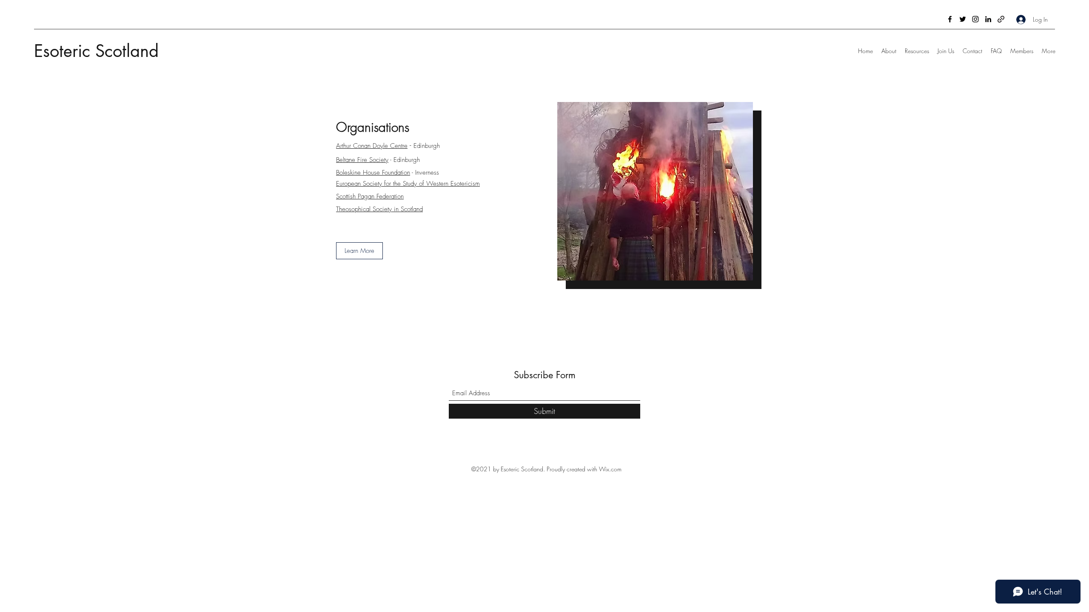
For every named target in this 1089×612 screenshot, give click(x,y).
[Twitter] (962, 19)
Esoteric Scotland (96, 51)
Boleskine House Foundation (373, 172)
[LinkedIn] (988, 19)
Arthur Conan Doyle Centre (372, 146)
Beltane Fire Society (362, 160)
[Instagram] (975, 19)
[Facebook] (950, 19)
